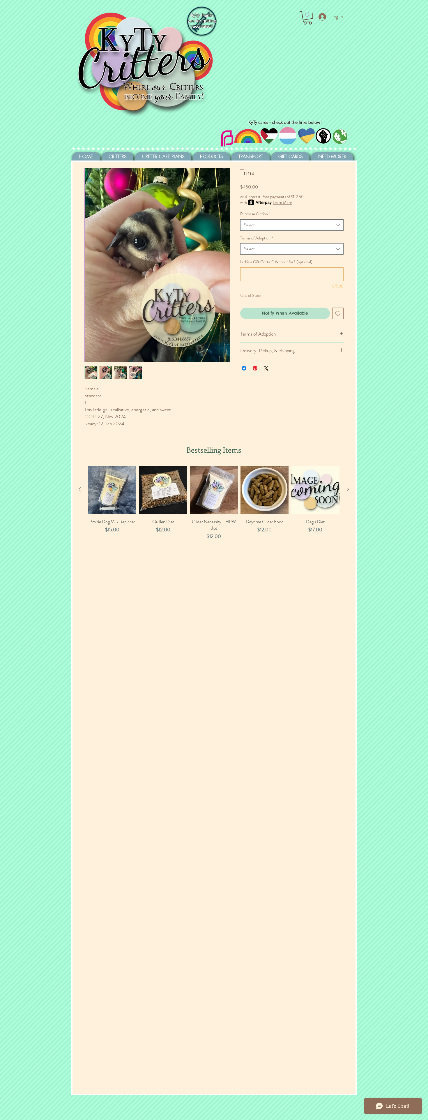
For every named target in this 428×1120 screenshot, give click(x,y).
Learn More (282, 202)
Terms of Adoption (256, 238)
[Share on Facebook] (243, 368)
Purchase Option (255, 214)
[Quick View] (112, 490)
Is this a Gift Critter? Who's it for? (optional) (276, 262)
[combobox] (292, 225)
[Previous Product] (79, 489)
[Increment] (131, 549)
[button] (308, 17)
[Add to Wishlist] (338, 313)
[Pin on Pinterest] (255, 368)
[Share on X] (266, 368)
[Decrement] (92, 549)
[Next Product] (347, 489)
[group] (213, 517)
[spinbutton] (112, 549)
